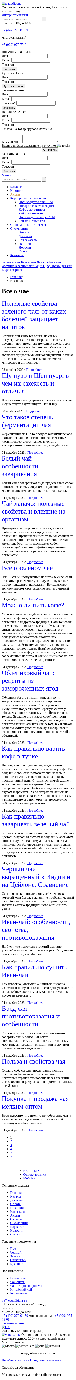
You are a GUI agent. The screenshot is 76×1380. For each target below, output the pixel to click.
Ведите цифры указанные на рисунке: (29, 145)
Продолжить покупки (45, 1360)
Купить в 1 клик (13, 86)
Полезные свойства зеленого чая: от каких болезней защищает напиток (34, 315)
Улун (39, 266)
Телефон (8, 64)
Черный (16, 1252)
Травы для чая (61, 266)
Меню (6, 175)
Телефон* (9, 103)
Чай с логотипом (31, 213)
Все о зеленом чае (27, 568)
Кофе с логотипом (32, 209)
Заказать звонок (13, 1323)
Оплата (24, 232)
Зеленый (16, 1256)
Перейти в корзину (15, 1360)
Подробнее (34, 369)
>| (11, 1156)
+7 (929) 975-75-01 (15, 44)
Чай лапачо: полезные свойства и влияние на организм (33, 511)
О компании (19, 228)
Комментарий (12, 141)
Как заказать (28, 240)
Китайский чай (21, 1289)
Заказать (9, 107)
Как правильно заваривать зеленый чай (36, 820)
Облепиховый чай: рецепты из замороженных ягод (30, 680)
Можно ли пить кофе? (33, 605)
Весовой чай (19, 1278)
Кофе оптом (18, 1293)
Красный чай (25, 266)
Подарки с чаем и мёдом (36, 206)
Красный (16, 1264)
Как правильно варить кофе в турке (33, 752)
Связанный (18, 1260)
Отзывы (16, 1219)
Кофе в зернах (12, 270)
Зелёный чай (11, 262)
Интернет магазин (15, 15)
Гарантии (17, 1208)
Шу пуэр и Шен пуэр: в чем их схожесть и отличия (35, 383)
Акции (15, 194)
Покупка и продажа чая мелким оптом (35, 1102)
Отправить (50, 149)
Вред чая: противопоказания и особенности (31, 1016)
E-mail (6, 60)
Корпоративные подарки (28, 198)
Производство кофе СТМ (37, 217)
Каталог (16, 187)
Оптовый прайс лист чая (28, 224)
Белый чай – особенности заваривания (20, 466)
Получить (9, 69)
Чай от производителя (26, 1286)
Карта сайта (18, 1227)
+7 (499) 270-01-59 (15, 30)
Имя (5, 56)
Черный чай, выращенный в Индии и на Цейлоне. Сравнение (36, 876)
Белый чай (29, 262)
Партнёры (26, 243)
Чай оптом (17, 1282)
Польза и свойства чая (33, 1061)
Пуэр (47, 266)
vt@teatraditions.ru (14, 1300)
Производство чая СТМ (36, 202)
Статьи (24, 251)
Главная (16, 277)
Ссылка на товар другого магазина (27, 129)
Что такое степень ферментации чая (27, 421)
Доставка (25, 236)
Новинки (16, 190)
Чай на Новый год (32, 221)
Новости (25, 247)
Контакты (17, 255)
